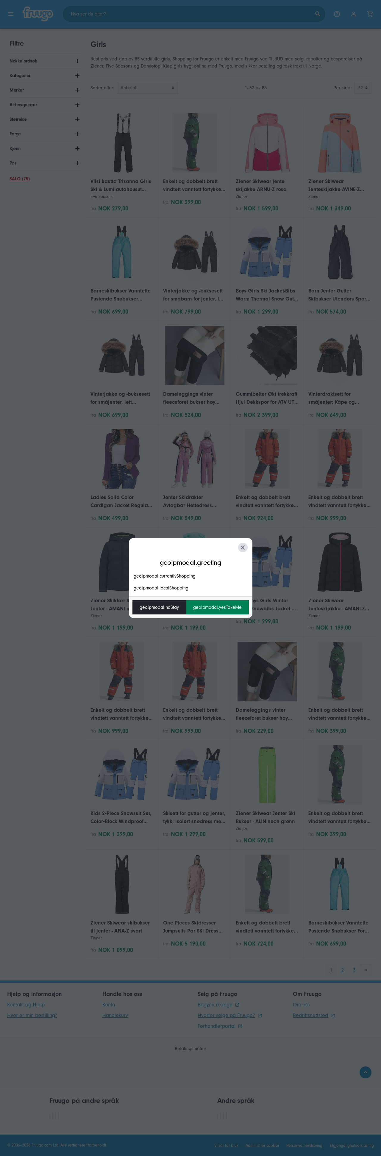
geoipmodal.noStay (159, 607)
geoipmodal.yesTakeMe (217, 607)
